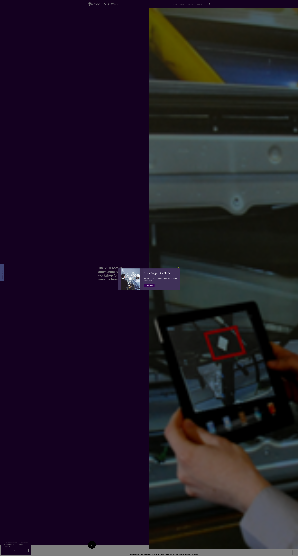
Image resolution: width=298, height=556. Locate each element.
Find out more (149, 285)
